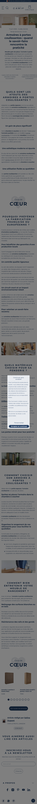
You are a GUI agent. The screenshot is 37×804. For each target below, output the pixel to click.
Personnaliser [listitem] (19, 423)
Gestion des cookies (14, 403)
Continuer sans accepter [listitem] (18, 378)
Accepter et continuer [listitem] (19, 426)
